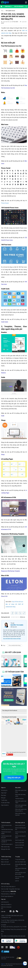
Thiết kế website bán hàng (6, 826)
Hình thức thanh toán (20, 862)
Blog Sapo (3, 795)
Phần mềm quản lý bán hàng (20, 791)
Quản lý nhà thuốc (19, 845)
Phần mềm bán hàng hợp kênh (20, 814)
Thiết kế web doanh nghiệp (6, 832)
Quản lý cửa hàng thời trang (20, 832)
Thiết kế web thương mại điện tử (6, 841)
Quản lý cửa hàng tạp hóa (20, 828)
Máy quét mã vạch (5, 864)
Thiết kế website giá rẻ (6, 844)
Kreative (3, 373)
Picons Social (5, 203)
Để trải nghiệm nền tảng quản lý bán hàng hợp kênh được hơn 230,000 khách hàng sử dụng (14, 771)
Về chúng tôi (4, 790)
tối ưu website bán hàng (14, 645)
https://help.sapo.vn (10, 886)
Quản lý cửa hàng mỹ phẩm (20, 836)
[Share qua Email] (16, 613)
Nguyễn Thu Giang (17, 625)
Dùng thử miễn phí (14, 778)
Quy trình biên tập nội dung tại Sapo (12, 638)
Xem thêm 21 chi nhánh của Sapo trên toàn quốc (13, 936)
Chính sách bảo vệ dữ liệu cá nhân (20, 873)
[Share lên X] (20, 613)
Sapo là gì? (3, 793)
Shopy (3, 454)
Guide (2, 416)
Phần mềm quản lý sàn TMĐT (20, 801)
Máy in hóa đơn (5, 859)
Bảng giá (3, 797)
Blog (2, 10)
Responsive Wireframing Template (10, 571)
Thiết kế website (19, 798)
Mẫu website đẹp (5, 846)
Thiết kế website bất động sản (6, 836)
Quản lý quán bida (19, 842)
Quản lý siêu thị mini (20, 825)
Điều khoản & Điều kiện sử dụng (20, 869)
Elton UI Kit (4, 596)
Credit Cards (4, 322)
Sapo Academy (5, 805)
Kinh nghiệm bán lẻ (10, 10)
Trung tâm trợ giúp (19, 859)
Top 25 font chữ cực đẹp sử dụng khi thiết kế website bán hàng (14, 604)
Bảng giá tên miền (5, 849)
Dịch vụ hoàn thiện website (19, 877)
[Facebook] (10, 911)
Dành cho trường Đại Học (6, 907)
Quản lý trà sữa (19, 847)
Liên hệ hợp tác (5, 902)
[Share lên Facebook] (12, 613)
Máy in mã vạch (5, 862)
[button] (26, 2)
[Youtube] (13, 911)
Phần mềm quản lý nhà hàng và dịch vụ (20, 810)
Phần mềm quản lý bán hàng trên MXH (20, 806)
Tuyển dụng (4, 800)
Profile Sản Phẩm (5, 802)
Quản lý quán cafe (19, 840)
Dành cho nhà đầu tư (6, 904)
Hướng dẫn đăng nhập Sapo (20, 865)
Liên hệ (17, 881)
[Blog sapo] (17, 911)
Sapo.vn (3, 964)
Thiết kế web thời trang (7, 829)
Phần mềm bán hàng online (20, 795)
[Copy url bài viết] (24, 613)
